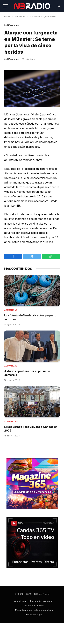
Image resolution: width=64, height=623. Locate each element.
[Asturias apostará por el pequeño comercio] (32, 346)
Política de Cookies (34, 605)
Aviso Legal (20, 601)
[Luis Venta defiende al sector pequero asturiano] (32, 290)
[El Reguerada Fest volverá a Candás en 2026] (32, 401)
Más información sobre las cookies (34, 610)
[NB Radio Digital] (32, 5)
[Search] (59, 6)
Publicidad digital (34, 614)
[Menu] (5, 6)
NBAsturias (13, 25)
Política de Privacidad (41, 601)
